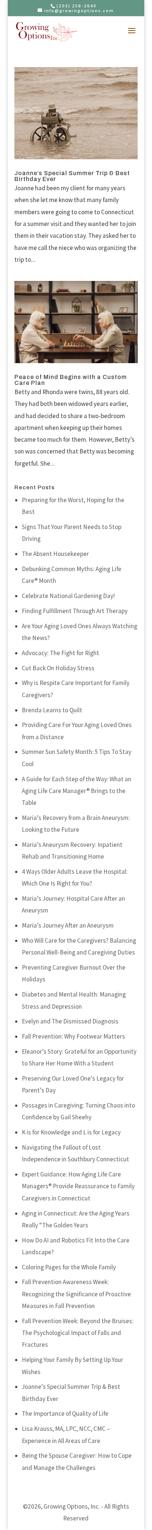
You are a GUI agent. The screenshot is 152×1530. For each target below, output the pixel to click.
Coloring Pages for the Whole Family (69, 1267)
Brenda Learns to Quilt (52, 710)
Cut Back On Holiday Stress (58, 668)
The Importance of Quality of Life (65, 1413)
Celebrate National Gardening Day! (68, 596)
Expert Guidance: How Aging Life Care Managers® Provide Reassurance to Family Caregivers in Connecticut (78, 1186)
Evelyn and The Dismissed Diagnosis (70, 1021)
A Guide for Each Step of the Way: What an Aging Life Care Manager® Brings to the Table (76, 791)
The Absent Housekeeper (55, 554)
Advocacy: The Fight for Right (60, 653)
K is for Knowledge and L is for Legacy (71, 1132)
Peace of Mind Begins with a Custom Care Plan (70, 380)
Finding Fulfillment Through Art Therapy (75, 611)
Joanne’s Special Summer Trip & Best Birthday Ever (72, 176)
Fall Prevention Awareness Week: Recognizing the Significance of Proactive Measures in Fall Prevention (76, 1294)
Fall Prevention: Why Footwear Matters (73, 1036)
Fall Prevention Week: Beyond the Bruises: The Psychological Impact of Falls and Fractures (78, 1333)
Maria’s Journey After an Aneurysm (68, 925)
